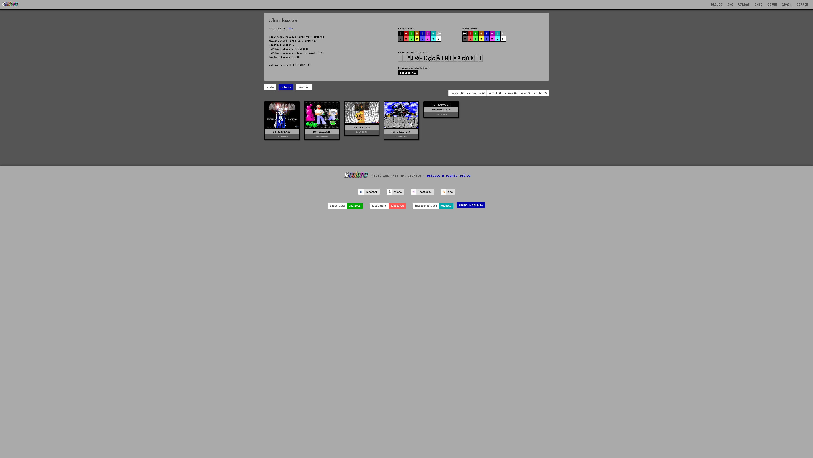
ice (291, 28)
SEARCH (802, 4)
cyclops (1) (408, 72)
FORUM (772, 4)
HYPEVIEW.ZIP (441, 109)
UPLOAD (744, 4)
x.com (398, 192)
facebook (372, 192)
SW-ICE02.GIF (322, 131)
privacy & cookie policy (449, 175)
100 (465, 33)
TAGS (759, 4)
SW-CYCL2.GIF (401, 131)
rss (450, 192)
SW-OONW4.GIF (282, 131)
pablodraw (397, 205)
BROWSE (717, 4)
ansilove (355, 205)
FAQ (730, 4)
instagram (425, 192)
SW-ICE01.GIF (362, 127)
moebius (446, 205)
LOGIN (787, 4)
